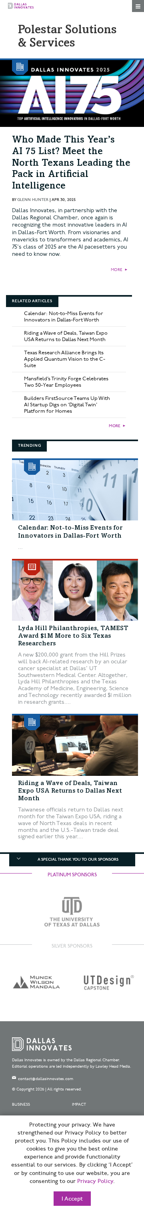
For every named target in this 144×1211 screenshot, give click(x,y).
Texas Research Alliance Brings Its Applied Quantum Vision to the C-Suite (64, 359)
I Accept (72, 1199)
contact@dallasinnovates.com (45, 1078)
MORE (116, 269)
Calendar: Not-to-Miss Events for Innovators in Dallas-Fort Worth (63, 316)
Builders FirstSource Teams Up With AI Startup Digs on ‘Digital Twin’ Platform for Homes (67, 404)
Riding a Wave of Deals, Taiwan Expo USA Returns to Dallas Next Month (66, 336)
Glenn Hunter (32, 199)
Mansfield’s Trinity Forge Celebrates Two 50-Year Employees (66, 382)
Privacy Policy (95, 1181)
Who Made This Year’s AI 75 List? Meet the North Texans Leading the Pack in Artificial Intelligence (71, 163)
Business (21, 1104)
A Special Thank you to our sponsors (78, 859)
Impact (79, 1104)
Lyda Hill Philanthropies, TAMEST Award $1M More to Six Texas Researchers (73, 636)
